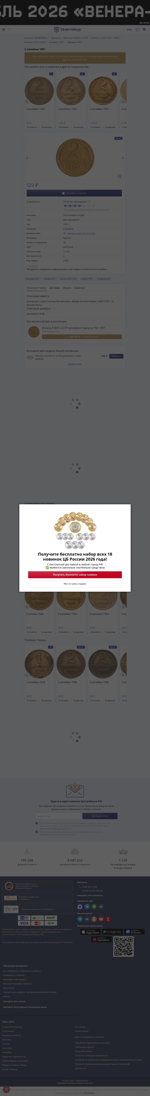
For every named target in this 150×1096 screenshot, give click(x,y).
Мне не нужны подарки (75, 584)
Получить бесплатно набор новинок (75, 574)
